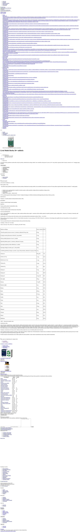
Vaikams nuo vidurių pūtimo (26, 94)
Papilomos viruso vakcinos (35, 50)
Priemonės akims (5, 83)
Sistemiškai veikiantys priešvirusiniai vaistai (50, 35)
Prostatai (37, 92)
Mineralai (16, 58)
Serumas (16, 102)
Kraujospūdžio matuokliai (11, 79)
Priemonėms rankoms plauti (20, 108)
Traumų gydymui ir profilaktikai (31, 77)
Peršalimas (58, 61)
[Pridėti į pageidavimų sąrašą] (0, 153)
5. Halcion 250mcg (6, 436)
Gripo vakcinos (48, 49)
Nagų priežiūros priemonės (29, 108)
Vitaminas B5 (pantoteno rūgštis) (6, 395)
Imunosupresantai (38, 37)
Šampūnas (20, 98)
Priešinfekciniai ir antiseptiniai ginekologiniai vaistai (11, 31)
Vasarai (4, 119)
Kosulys (25, 52)
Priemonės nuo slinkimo (33, 102)
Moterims (39, 52)
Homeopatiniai (38, 17)
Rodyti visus (2, 438)
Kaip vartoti (5, 168)
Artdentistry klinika (6, 479)
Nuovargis (25, 123)
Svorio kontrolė (59, 92)
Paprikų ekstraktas (4, 379)
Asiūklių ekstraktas (4, 384)
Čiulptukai (44, 98)
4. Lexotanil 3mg (5, 435)
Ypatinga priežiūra (47, 104)
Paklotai (22, 77)
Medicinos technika (39, 69)
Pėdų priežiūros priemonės (28, 110)
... (1, 130)
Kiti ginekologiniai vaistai (24, 31)
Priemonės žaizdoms (36, 125)
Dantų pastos (5, 100)
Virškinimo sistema (53, 94)
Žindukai (47, 98)
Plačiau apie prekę (3, 361)
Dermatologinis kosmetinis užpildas (56, 104)
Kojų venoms (42, 60)
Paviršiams (12, 75)
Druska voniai (26, 106)
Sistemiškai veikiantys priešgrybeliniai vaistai (25, 35)
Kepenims (38, 60)
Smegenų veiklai (11, 62)
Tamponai (51, 71)
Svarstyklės (27, 79)
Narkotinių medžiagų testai (13, 87)
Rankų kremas (5, 108)
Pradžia (4, 132)
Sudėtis (4, 170)
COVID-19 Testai (6, 87)
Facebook (2, 507)
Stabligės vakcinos (30, 49)
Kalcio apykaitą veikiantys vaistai (54, 33)
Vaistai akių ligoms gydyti (7, 47)
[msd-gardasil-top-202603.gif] (5, 8)
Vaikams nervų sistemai (10, 94)
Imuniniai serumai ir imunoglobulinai (63, 35)
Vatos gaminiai (55, 71)
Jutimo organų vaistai (28, 17)
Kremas (25, 102)
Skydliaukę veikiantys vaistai (38, 33)
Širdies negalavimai (70, 52)
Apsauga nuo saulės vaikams (18, 112)
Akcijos (4, 493)
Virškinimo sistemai (31, 62)
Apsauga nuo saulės (6, 112)
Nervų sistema (5, 92)
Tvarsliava (64, 69)
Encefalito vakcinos (42, 49)
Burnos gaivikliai (38, 100)
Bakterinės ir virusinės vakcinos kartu (9, 51)
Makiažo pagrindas (6, 117)
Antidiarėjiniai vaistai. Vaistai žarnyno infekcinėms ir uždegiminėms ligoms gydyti (29, 20)
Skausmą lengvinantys (47, 92)
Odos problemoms (44, 52)
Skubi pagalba (5, 4)
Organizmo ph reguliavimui (21, 61)
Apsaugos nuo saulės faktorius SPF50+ (43, 112)
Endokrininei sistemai (23, 60)
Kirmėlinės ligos (8, 123)
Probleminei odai (38, 104)
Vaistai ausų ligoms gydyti (15, 47)
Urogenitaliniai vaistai (40, 16)
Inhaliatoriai (5, 79)
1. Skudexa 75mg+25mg (7, 432)
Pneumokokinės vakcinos (22, 49)
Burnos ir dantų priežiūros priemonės (9, 98)
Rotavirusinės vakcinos (10, 50)
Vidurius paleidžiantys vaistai (10, 20)
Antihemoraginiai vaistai (15, 23)
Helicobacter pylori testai (33, 87)
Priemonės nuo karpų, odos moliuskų (9, 81)
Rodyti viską (5, 15)
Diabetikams (17, 60)
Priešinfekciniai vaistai (55, 16)
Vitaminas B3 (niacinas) (5, 387)
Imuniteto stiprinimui (12, 125)
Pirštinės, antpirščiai (15, 73)
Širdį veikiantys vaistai (6, 25)
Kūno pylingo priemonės (43, 106)
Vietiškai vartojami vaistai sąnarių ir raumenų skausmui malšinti (28, 39)
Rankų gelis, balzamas (11, 108)
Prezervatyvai (5, 476)
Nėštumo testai (20, 87)
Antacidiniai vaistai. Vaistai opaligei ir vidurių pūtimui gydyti (22, 19)
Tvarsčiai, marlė (5, 89)
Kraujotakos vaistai (15, 16)
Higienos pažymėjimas (6, 478)
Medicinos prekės (6, 67)
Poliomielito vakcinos (66, 49)
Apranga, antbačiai (6, 73)
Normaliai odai (23, 115)
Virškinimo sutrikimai (12, 53)
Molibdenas (3, 407)
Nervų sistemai (5, 61)
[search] (11, 11)
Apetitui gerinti (7, 91)
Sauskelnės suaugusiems (39, 71)
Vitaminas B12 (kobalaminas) (6, 411)
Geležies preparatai (6, 65)
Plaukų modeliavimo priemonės (51, 102)
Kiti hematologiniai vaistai (44, 23)
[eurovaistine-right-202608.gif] (5, 427)
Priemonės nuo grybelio (25, 81)
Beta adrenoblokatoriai (43, 25)
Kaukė (19, 102)
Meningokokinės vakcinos (7, 49)
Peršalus (59, 69)
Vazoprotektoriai (36, 25)
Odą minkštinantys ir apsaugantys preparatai (28, 28)
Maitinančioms (57, 91)
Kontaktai (4, 2)
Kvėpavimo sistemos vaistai (20, 17)
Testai (62, 69)
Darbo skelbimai (5, 468)
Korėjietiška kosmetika (6, 469)
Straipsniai (4, 127)
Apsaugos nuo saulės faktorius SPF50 (56, 112)
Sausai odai (15, 115)
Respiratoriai (21, 73)
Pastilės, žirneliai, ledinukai (51, 61)
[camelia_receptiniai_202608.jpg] (6, 343)
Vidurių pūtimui (64, 94)
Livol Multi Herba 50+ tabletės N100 (9, 135)
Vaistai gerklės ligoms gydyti (17, 45)
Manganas (2, 396)
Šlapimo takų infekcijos (46, 125)
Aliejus (27, 102)
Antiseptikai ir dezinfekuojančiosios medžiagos (45, 29)
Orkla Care (2, 158)
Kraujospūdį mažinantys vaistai (15, 25)
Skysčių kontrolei (6, 62)
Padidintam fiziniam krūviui (42, 61)
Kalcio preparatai (17, 65)
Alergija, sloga (5, 52)
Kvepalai (43, 117)
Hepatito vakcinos (54, 49)
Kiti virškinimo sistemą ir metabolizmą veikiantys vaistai (28, 21)
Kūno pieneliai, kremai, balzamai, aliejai (9, 106)
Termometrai (18, 79)
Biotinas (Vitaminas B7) (5, 408)
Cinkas (2, 391)
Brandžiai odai (10, 115)
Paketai (33, 71)
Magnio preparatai (23, 65)
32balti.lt (4, 474)
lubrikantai (4, 477)
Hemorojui (34, 91)
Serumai (18, 104)
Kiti (17, 53)
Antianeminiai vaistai (22, 23)
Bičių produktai (12, 60)
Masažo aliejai (50, 106)
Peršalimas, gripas (50, 52)
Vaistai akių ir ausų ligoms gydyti (26, 47)
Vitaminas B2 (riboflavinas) (5, 398)
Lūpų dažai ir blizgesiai (34, 117)
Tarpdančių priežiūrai (25, 100)
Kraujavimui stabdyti (48, 91)
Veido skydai (25, 73)
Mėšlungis (68, 125)
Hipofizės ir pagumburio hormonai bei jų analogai (11, 33)
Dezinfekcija (23, 69)
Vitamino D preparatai (21, 63)
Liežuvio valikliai (32, 100)
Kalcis (2, 378)
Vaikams (25, 58)
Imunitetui (35, 60)
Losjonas (22, 102)
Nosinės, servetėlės (29, 71)
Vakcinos (34, 17)
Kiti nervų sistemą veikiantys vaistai (44, 41)
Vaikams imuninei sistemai (45, 94)
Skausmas (28, 123)
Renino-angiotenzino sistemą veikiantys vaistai (64, 25)
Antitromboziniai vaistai (7, 23)
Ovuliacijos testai (26, 87)
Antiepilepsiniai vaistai (14, 41)
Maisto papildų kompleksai (7, 58)
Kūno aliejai (32, 98)
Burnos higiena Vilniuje (7, 475)
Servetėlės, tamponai (11, 89)
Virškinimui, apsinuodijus (54, 125)
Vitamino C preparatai (14, 63)
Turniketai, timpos (36, 89)
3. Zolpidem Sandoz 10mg (7, 434)
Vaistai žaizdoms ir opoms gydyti (41, 28)
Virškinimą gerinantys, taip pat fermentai (68, 20)
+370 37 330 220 (5, 486)
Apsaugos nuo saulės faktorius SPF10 (31, 113)
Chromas (2, 409)
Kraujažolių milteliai (4, 386)
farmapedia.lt (5, 472)
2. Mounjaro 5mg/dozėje (7, 433)
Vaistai (4, 14)
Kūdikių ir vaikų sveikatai (15, 123)
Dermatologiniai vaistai (32, 16)
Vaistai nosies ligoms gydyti (7, 45)
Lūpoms (4, 104)
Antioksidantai (7, 60)
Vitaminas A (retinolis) (4, 402)
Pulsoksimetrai (22, 79)
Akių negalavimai (6, 125)
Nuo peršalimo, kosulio (21, 85)
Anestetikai (4, 41)
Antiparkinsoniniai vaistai (22, 41)
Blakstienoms (27, 117)
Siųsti (32, 426)
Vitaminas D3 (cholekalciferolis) (6, 410)
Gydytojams (5, 5)
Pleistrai (31, 89)
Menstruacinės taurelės (22, 71)
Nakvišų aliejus (47, 60)
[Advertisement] (8, 445)
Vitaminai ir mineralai (38, 62)
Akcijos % (4, 128)
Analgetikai (8, 41)
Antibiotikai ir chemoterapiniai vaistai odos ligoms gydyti (14, 29)
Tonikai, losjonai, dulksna (12, 104)
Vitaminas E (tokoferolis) (5, 389)
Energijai (28, 60)
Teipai (25, 77)
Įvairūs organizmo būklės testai (42, 87)
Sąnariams (65, 61)
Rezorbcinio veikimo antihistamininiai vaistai (47, 45)
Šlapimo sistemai (25, 62)
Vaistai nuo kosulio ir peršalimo (34, 45)
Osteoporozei (34, 61)
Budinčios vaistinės (6, 3)
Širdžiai (21, 62)
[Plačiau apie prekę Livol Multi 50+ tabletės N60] (7, 357)
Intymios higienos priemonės (7, 71)
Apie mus (4, 1)
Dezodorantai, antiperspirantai (34, 106)
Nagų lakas (40, 117)
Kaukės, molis (28, 104)
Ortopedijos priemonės (17, 77)
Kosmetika (4, 95)
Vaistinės (4, 497)
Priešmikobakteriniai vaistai (38, 35)
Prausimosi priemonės (20, 106)
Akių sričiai (33, 104)
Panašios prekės (5, 169)
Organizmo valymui (29, 61)
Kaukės (10, 73)
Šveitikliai (22, 110)
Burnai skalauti (12, 91)
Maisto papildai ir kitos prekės (10, 121)
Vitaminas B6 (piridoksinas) (5, 397)
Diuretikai (22, 25)
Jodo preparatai (11, 65)
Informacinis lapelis (6, 167)
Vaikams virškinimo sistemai (36, 94)
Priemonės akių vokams (12, 83)
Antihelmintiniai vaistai (15, 43)
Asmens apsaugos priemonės (16, 69)
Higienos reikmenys (6, 77)
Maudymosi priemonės (26, 98)
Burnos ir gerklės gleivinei (12, 85)
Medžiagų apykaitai (63, 91)
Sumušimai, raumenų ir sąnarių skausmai (60, 52)
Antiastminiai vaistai (25, 45)
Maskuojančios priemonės (13, 117)
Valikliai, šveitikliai (23, 104)
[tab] (5, 345)
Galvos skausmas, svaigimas (12, 52)
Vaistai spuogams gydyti (57, 29)
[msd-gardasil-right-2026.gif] (5, 429)
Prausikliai (17, 98)
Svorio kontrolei (17, 62)
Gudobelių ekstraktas (4, 393)
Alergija (4, 123)
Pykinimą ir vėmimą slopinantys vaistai (62, 19)
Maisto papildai (5, 56)
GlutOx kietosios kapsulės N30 (5, 371)
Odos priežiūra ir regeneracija (48, 69)
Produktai (2, 508)
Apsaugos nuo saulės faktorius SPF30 (69, 112)
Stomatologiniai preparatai (7, 19)
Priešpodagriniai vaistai (48, 39)
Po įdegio (11, 112)
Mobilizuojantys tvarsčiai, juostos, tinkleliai (22, 89)
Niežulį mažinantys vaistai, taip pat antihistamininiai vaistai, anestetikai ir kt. (60, 28)
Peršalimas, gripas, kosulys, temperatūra (29, 92)
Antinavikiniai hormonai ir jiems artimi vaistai (18, 37)
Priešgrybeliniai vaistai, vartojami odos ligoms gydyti (12, 28)
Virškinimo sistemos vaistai (7, 16)
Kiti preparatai (43, 17)
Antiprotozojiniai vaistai (7, 43)
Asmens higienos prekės (7, 69)
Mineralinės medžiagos (15, 21)
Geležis (2, 390)
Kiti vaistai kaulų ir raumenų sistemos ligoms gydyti (70, 39)
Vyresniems (33, 58)
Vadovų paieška (5, 473)
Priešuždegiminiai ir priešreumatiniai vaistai (10, 39)
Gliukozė (31, 60)
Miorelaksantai (41, 39)
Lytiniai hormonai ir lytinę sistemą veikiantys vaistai (38, 31)
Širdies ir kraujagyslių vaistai (23, 16)
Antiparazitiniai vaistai (12, 17)
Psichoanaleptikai (35, 41)
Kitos (75, 94)
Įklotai (13, 71)
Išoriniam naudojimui (6, 75)
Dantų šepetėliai (10, 100)
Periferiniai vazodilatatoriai (29, 25)
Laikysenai (11, 77)
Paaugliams (29, 58)
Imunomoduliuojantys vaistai (30, 37)
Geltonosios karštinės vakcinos (26, 50)
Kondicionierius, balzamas (10, 102)
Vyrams (23, 58)
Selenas (2, 405)
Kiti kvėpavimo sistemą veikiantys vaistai (62, 45)
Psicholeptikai (29, 41)
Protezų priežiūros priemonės (46, 100)
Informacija (2, 516)
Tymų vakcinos (59, 49)
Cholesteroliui (17, 91)
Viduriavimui (59, 94)
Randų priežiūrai (18, 81)
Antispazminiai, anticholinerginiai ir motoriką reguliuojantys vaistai (43, 19)
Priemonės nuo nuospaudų (33, 81)
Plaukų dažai (58, 102)
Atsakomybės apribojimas (4, 531)
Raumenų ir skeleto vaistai (71, 16)
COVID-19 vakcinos (44, 50)
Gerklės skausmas (20, 52)
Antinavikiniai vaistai (63, 16)
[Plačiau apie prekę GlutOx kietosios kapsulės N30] (7, 370)
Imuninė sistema (38, 91)
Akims (4, 60)
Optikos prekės (55, 69)
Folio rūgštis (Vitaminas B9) (30, 63)
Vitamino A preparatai (6, 63)
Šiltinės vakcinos (36, 49)
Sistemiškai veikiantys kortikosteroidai (26, 33)
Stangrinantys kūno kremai (57, 106)
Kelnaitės (16, 71)
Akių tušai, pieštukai (21, 117)
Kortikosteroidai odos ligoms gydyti (30, 29)
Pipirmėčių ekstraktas (4, 385)
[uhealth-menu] (5, 18)
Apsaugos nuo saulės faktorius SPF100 (29, 112)
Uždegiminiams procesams (74, 69)
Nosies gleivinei (5, 85)
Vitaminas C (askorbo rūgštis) (6, 380)
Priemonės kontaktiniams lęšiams (28, 83)
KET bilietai (5, 470)
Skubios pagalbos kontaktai (7, 500)
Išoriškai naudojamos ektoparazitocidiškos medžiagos (28, 43)
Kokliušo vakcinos (15, 49)
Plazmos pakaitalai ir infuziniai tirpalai (33, 23)
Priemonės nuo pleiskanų (41, 102)
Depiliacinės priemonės (66, 106)
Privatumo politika (12, 531)
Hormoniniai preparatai (48, 16)
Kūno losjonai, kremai (38, 98)
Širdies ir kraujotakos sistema (67, 92)
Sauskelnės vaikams (46, 71)
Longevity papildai (6, 471)
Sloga (44, 123)
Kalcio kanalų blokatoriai (51, 25)
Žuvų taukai (37, 58)
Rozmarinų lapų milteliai (5, 383)
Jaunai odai (19, 115)
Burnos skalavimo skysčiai (17, 100)
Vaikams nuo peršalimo (18, 94)
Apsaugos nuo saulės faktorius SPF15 (18, 113)
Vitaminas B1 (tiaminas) (5, 399)
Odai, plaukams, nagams (12, 61)
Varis (1, 401)
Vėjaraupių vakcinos (17, 50)
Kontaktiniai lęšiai (20, 83)
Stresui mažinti (32, 123)
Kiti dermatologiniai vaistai (65, 29)
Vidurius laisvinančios (70, 94)
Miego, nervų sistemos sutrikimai (32, 52)
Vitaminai (9, 21)
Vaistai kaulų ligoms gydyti (56, 39)
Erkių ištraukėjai (31, 79)
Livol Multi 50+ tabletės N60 (5, 358)
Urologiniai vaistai (50, 31)
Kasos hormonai (45, 33)
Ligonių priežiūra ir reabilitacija (30, 69)
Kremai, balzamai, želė (6, 110)
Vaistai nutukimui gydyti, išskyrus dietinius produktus (52, 20)
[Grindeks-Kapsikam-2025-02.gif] (6, 428)
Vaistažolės (68, 69)
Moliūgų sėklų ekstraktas (5, 392)
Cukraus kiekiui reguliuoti (24, 91)
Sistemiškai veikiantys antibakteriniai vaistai (10, 35)
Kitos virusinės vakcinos (52, 50)
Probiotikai (61, 61)
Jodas (2, 404)
